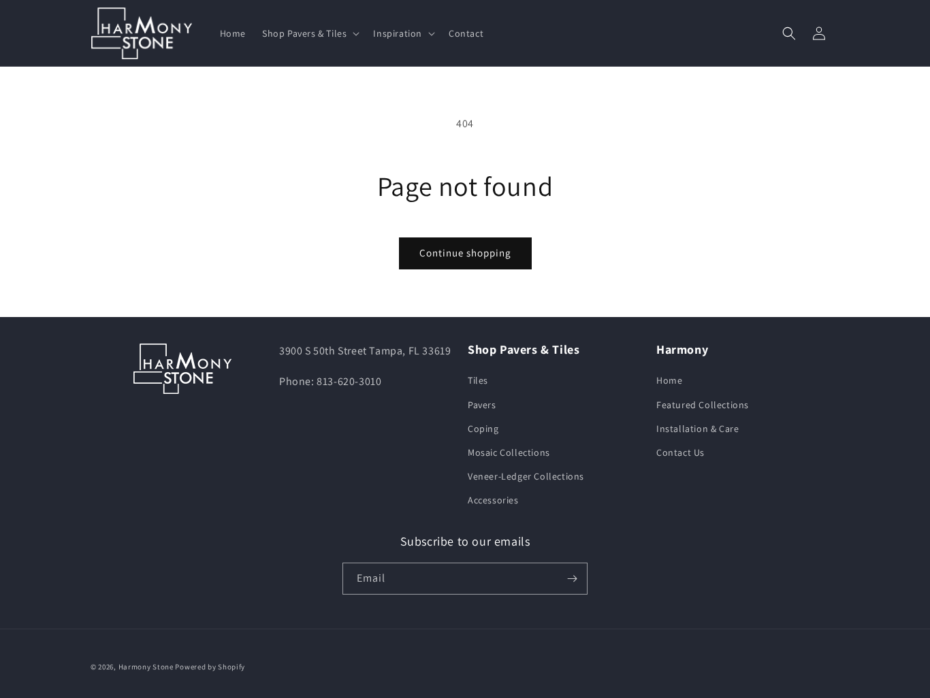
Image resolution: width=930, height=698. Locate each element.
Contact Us (680, 452)
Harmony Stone (146, 666)
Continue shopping (465, 252)
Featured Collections (702, 405)
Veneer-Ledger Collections (526, 476)
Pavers (482, 405)
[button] (309, 33)
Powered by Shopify (210, 666)
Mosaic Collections (509, 452)
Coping (483, 428)
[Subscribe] (572, 579)
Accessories (493, 500)
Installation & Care (697, 428)
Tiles (478, 380)
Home (669, 380)
